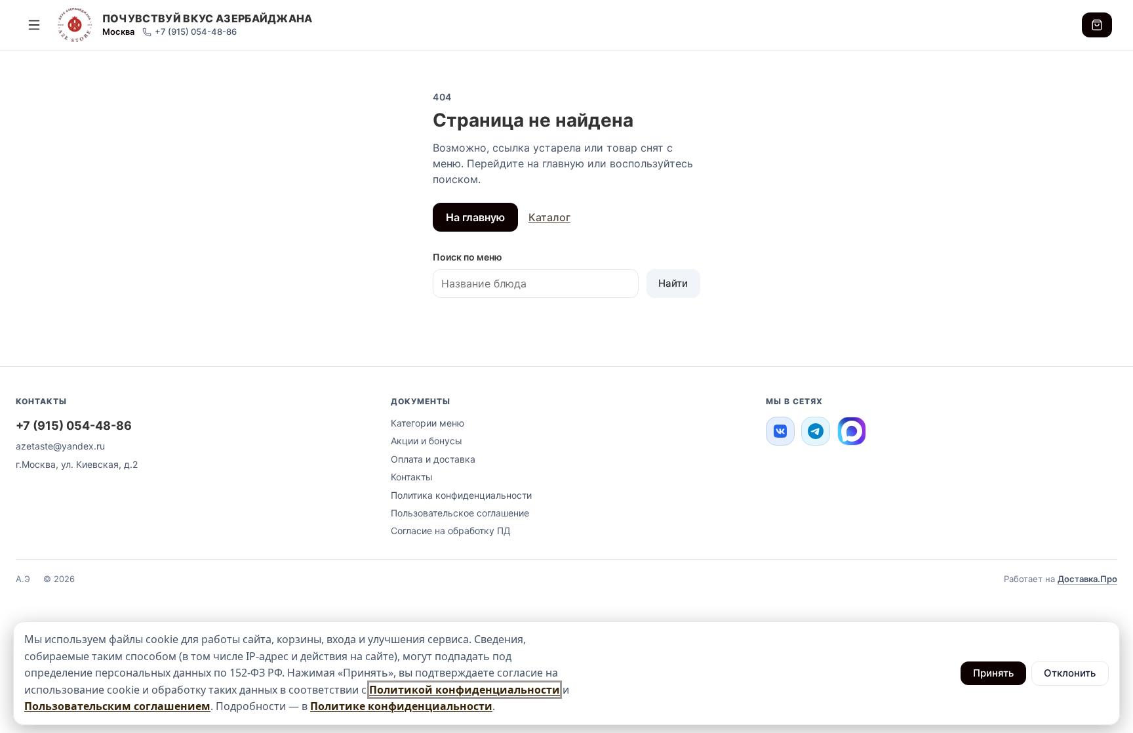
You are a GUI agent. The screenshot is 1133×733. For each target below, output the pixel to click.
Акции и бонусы (426, 440)
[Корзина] (1097, 24)
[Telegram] (815, 431)
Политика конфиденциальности (461, 495)
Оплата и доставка (433, 459)
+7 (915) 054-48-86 (196, 32)
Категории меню (427, 423)
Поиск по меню (467, 256)
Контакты (412, 476)
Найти (673, 283)
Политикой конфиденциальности (464, 689)
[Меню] (34, 25)
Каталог (549, 217)
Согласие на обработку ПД (451, 530)
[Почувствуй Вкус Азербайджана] (75, 25)
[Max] (851, 431)
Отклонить (1070, 673)
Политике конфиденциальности (401, 706)
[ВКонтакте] (780, 431)
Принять (993, 673)
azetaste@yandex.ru (60, 445)
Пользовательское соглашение (460, 512)
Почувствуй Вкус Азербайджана (207, 18)
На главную (475, 217)
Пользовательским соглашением (117, 706)
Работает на (1060, 579)
